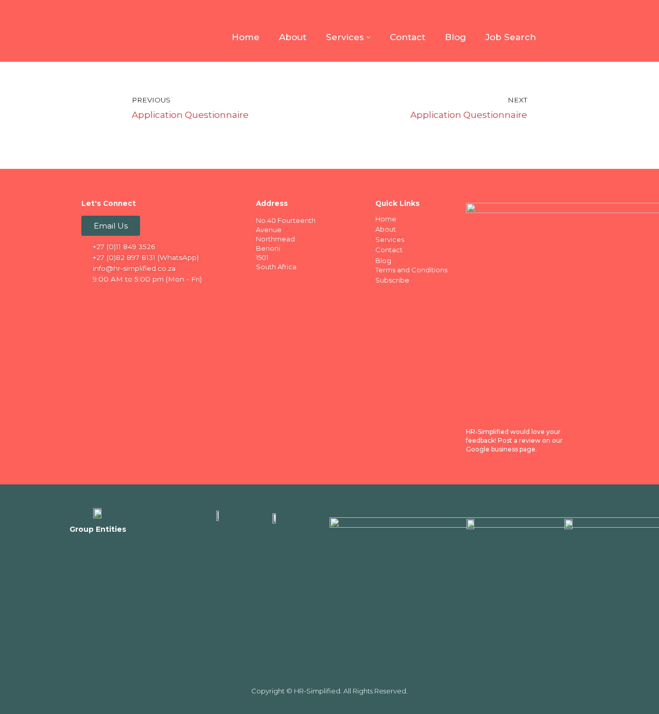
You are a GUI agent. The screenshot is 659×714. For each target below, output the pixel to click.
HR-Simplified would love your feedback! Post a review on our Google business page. (514, 440)
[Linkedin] (110, 297)
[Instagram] (130, 297)
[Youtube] (150, 297)
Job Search (510, 37)
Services (389, 239)
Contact (407, 37)
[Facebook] (90, 297)
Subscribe (392, 280)
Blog (455, 37)
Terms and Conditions (411, 270)
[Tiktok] (170, 297)
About (292, 37)
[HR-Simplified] (98, 31)
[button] (368, 37)
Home (245, 37)
